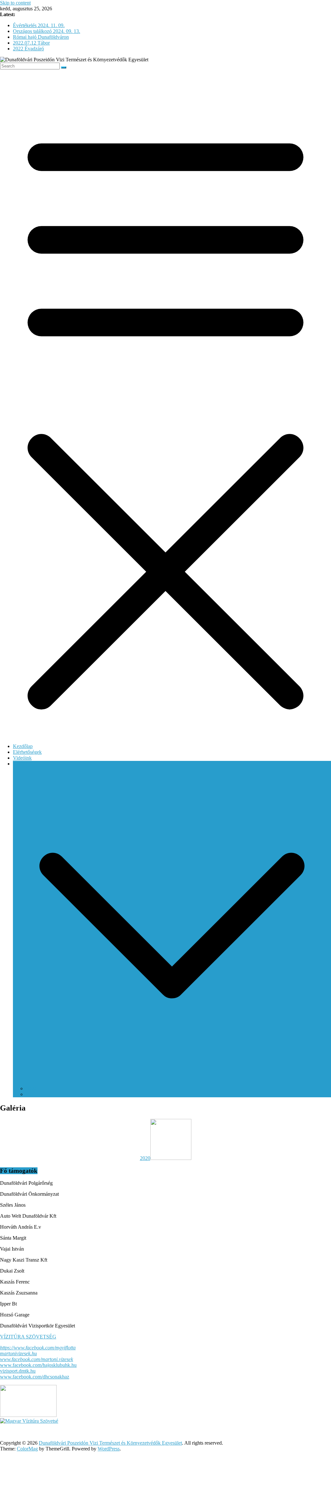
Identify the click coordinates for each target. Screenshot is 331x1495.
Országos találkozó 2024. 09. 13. (46, 31)
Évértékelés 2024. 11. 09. (39, 25)
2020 (31, 1088)
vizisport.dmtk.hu (18, 1371)
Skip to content (15, 2)
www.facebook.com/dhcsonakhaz (34, 1376)
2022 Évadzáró (28, 48)
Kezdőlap (23, 746)
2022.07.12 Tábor (31, 43)
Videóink (22, 758)
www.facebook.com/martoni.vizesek (36, 1359)
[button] (172, 1082)
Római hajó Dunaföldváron (41, 37)
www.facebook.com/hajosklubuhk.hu (38, 1365)
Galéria (20, 763)
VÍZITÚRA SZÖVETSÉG (28, 1336)
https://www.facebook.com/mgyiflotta (38, 1347)
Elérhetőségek (27, 752)
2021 (31, 1094)
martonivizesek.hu (18, 1353)
